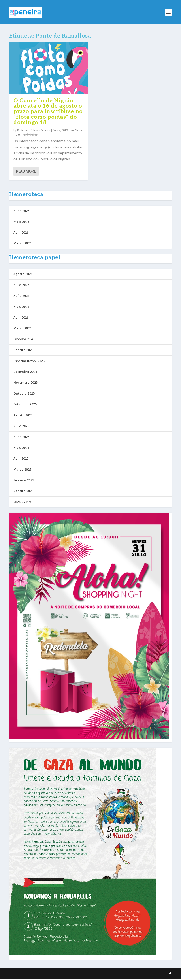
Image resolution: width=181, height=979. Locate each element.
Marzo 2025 (22, 469)
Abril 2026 (20, 232)
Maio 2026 (21, 222)
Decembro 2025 (25, 372)
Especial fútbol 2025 (29, 361)
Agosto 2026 (22, 274)
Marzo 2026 (22, 243)
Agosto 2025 (22, 415)
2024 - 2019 (22, 502)
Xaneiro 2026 (23, 350)
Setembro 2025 (25, 404)
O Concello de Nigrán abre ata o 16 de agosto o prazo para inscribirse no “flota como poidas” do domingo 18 (48, 111)
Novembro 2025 (25, 382)
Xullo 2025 (21, 426)
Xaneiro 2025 (23, 491)
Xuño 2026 (21, 211)
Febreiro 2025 (23, 480)
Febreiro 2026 (23, 339)
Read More (26, 171)
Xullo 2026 (21, 285)
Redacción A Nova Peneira (33, 130)
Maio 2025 (21, 447)
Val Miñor (76, 130)
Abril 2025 (20, 458)
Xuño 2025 (21, 437)
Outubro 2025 (24, 393)
